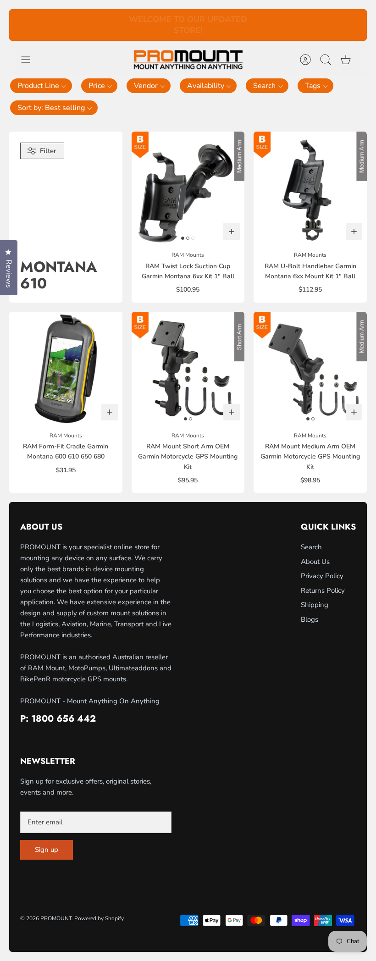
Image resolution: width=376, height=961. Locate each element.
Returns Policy (323, 590)
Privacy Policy (322, 575)
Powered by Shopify (99, 918)
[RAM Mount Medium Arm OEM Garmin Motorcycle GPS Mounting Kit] (310, 368)
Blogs (309, 619)
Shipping (314, 604)
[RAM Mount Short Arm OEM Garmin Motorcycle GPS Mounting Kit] (188, 368)
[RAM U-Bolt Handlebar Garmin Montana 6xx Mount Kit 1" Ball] (310, 188)
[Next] (265, 25)
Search (311, 547)
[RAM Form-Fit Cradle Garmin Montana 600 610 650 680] (65, 368)
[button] (41, 86)
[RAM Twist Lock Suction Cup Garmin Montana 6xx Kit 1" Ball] (188, 188)
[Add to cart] (231, 231)
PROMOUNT (56, 918)
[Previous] (111, 25)
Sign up (46, 849)
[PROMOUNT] (188, 59)
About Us (315, 561)
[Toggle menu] (30, 59)
